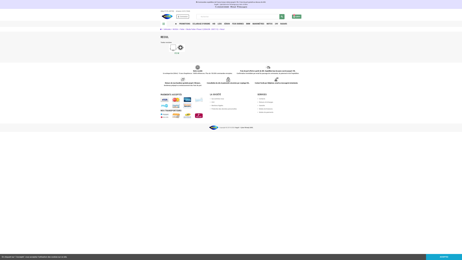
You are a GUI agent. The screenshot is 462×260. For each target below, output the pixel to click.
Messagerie (242, 7)
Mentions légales (217, 105)
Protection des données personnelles (224, 109)
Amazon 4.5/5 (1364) (183, 11)
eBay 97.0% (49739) (167, 11)
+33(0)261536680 (222, 7)
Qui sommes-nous (218, 99)
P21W (177, 53)
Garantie (262, 105)
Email (233, 7)
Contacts (262, 99)
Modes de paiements (266, 112)
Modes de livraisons (266, 109)
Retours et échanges (266, 102)
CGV (213, 102)
